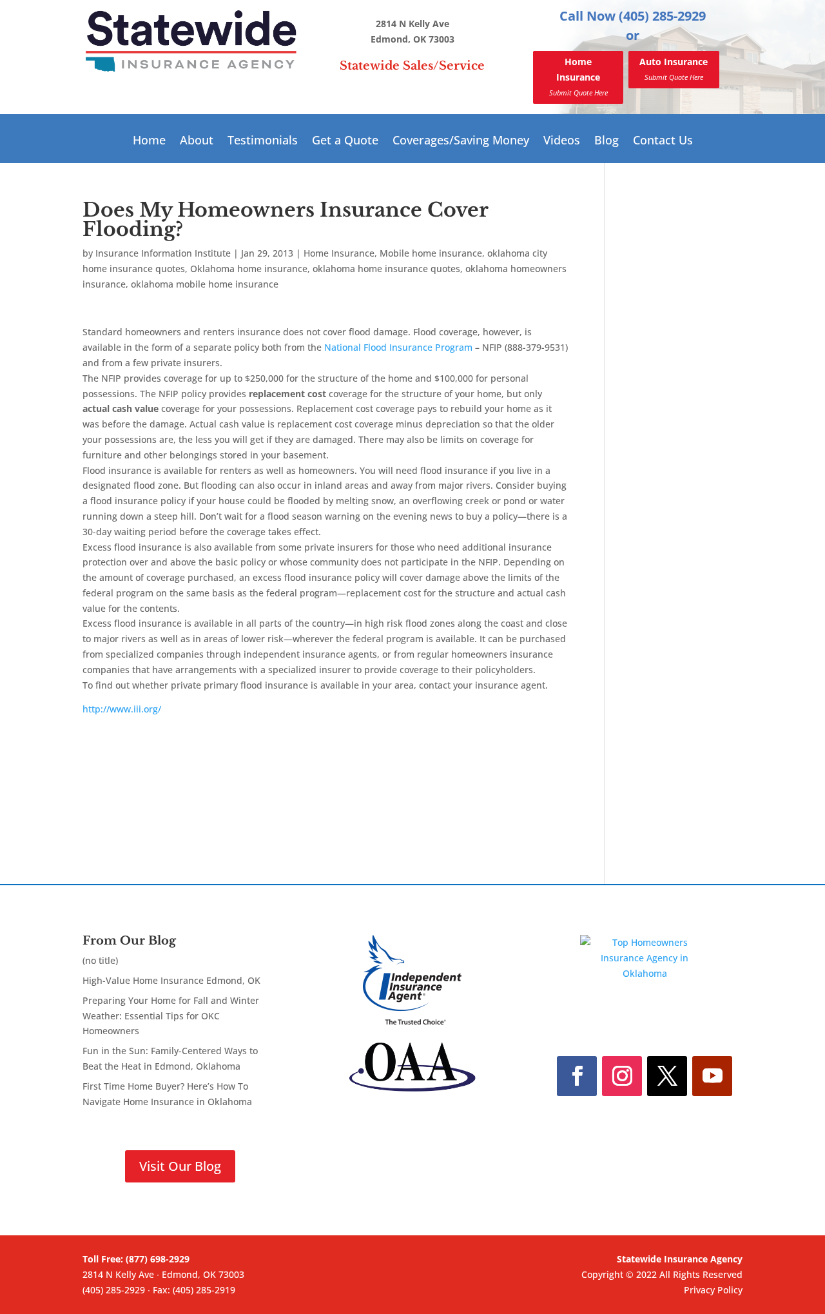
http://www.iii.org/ (121, 709)
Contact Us (663, 141)
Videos (561, 141)
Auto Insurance (673, 68)
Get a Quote (345, 141)
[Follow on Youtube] (712, 1076)
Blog (606, 141)
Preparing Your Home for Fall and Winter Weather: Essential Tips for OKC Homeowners (170, 1015)
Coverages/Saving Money (461, 141)
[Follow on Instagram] (622, 1076)
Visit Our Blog (180, 1166)
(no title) (100, 960)
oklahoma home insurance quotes (386, 268)
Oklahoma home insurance (248, 268)
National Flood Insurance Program (398, 347)
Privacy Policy (713, 1290)
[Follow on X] (667, 1076)
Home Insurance (578, 76)
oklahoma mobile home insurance (204, 284)
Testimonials (263, 141)
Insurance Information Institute (163, 253)
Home (149, 141)
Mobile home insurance (431, 253)
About (196, 141)
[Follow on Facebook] (577, 1076)
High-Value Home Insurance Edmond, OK (171, 980)
